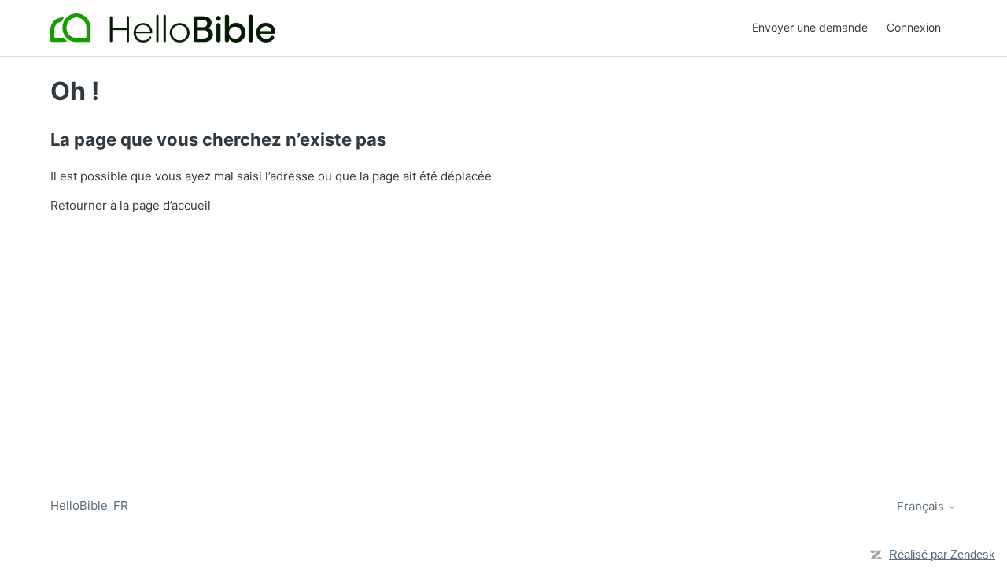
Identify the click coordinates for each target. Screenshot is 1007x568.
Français (922, 506)
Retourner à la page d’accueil (130, 205)
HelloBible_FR (89, 505)
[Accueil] (162, 28)
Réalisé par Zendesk (942, 554)
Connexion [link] (914, 27)
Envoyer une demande (810, 27)
